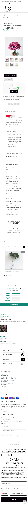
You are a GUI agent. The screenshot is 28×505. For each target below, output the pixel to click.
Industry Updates (13, 1)
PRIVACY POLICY (5, 382)
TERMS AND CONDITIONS (7, 383)
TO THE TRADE (4, 385)
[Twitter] (2, 435)
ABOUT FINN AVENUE (8, 401)
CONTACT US (4, 386)
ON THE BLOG (4, 376)
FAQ (2, 374)
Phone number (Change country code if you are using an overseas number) (14, 489)
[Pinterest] (10, 435)
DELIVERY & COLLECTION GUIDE (9, 377)
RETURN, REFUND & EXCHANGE (8, 379)
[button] (6, 30)
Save (19, 104)
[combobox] (4, 494)
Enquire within (8, 79)
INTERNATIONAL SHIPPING (7, 380)
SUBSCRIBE (14, 499)
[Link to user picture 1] (3, 328)
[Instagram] (13, 435)
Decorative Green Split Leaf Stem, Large (13, 271)
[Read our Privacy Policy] (26, 473)
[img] (3, 314)
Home (4, 14)
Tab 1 (5, 241)
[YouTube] (17, 435)
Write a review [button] (14, 304)
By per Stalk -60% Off (10, 75)
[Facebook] (6, 435)
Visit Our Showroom (5, 1)
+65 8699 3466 (5, 3)
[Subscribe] (25, 430)
